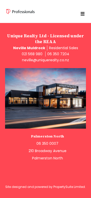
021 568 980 (32, 53)
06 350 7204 (58, 53)
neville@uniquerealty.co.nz (45, 60)
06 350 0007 (47, 143)
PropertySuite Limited (69, 187)
